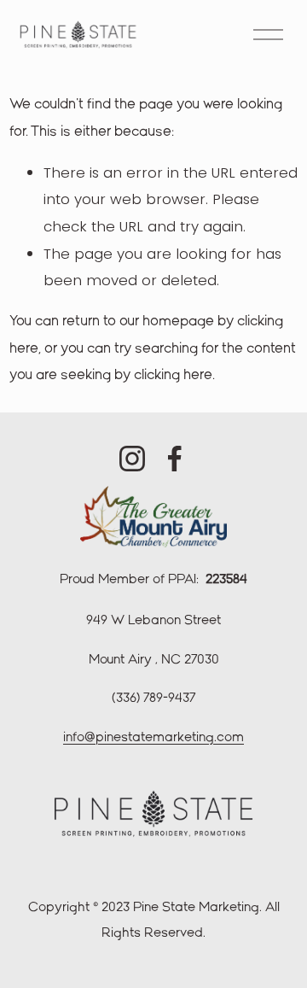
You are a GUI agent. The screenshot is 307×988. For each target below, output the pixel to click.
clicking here (173, 375)
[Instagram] (132, 458)
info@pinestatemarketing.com (153, 738)
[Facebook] (174, 458)
